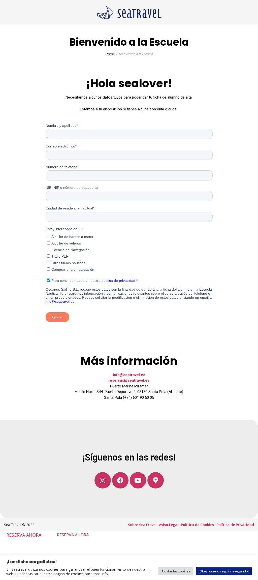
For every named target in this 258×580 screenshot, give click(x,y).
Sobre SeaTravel (142, 524)
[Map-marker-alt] (155, 480)
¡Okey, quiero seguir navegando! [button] (224, 571)
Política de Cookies (197, 524)
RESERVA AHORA (23, 535)
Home (109, 54)
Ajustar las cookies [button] (176, 571)
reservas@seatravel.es (128, 380)
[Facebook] (120, 480)
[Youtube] (138, 480)
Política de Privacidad (235, 524)
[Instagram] (102, 480)
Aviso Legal (168, 524)
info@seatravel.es (129, 375)
